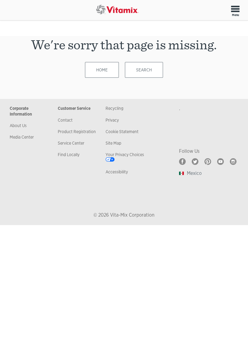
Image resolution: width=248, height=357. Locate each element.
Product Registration (77, 131)
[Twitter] (195, 161)
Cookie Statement (122, 131)
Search (144, 70)
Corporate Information (21, 111)
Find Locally (69, 154)
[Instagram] (233, 161)
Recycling (114, 108)
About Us (18, 125)
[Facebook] (182, 161)
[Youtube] (220, 161)
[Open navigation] (235, 8)
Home (102, 70)
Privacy (112, 120)
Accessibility (117, 172)
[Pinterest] (207, 161)
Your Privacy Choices (125, 154)
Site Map (113, 143)
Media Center (22, 137)
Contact (65, 120)
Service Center (71, 143)
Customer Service (74, 108)
